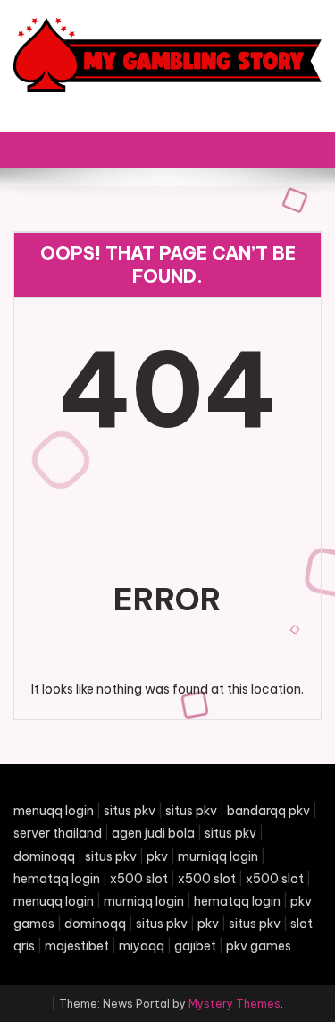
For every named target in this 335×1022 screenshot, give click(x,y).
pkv (157, 856)
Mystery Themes (234, 1003)
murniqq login (218, 856)
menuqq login (53, 811)
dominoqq (44, 856)
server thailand (57, 833)
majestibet (77, 946)
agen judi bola (153, 833)
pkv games (258, 946)
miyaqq (141, 946)
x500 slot (139, 879)
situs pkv (129, 811)
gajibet (195, 946)
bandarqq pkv (268, 811)
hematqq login (56, 879)
